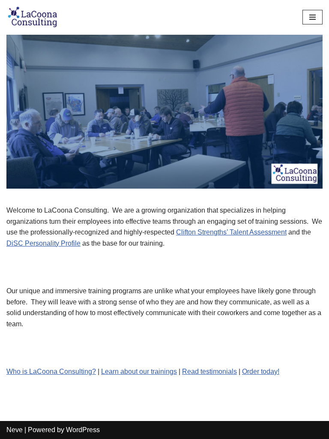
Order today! (260, 371)
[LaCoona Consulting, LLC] (32, 17)
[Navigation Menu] (312, 17)
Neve (14, 429)
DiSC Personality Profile (43, 243)
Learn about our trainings (139, 371)
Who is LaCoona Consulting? (51, 371)
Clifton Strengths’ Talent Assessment (231, 232)
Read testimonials (209, 371)
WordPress (83, 429)
